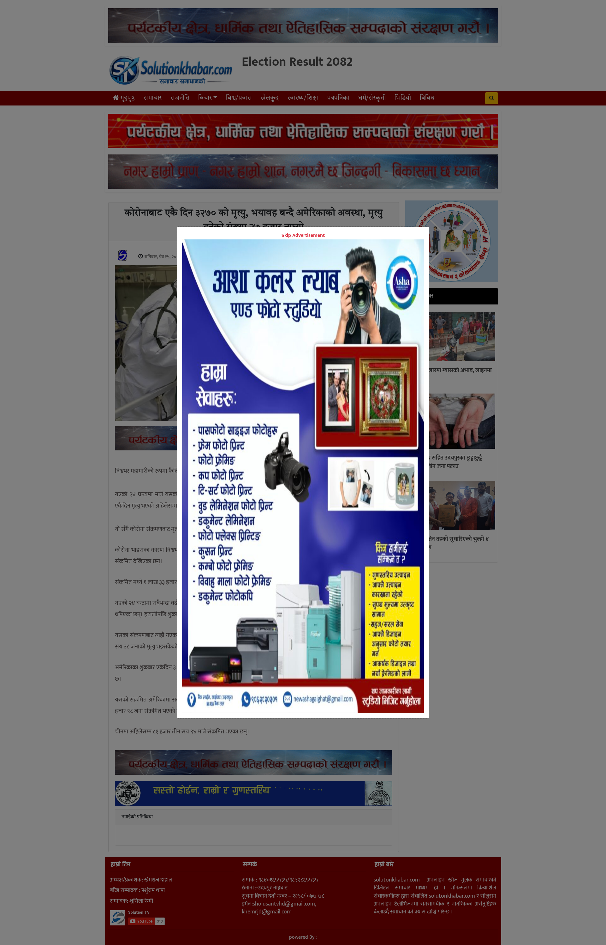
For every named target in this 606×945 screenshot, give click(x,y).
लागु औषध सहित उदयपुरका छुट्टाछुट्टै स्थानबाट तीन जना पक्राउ (445, 462)
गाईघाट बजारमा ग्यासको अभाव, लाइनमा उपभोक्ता (450, 375)
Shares (254, 459)
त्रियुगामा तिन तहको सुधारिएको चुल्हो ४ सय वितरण (448, 543)
